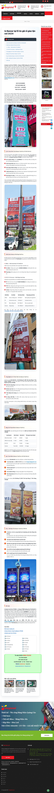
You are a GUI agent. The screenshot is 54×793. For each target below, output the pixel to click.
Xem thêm (8, 757)
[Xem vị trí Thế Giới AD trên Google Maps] (48, 790)
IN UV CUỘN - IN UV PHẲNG (46, 28)
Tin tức (31, 13)
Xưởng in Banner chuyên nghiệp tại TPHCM (13, 631)
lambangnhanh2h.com (14, 763)
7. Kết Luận (8, 60)
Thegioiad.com (12, 790)
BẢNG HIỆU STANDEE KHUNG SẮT (46, 52)
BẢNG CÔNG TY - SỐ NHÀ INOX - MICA (47, 55)
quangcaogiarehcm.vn (6, 764)
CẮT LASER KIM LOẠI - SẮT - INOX (46, 58)
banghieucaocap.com (5, 763)
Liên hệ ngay (46, 735)
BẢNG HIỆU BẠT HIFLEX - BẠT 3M (47, 49)
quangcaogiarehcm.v (19, 666)
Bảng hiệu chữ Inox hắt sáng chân (46, 78)
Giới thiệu (12, 13)
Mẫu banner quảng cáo (9, 628)
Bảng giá (37, 13)
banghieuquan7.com (22, 763)
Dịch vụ (25, 13)
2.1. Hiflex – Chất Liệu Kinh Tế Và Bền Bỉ (13, 47)
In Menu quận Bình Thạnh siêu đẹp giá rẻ (47, 117)
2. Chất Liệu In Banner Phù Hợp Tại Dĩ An (13, 45)
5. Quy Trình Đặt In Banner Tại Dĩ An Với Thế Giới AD (15, 56)
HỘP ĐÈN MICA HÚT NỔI (46, 44)
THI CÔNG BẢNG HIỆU (45, 30)
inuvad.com (17, 761)
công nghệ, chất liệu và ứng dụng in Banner (13, 310)
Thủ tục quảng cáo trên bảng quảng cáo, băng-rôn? (46, 108)
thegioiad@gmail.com (36, 761)
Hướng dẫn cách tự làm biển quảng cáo (46, 111)
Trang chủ (5, 13)
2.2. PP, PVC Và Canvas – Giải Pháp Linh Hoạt (14, 49)
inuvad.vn (12, 761)
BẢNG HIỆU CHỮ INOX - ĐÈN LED (47, 34)
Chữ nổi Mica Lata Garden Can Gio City (47, 100)
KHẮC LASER (44, 62)
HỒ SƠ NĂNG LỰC (34, 764)
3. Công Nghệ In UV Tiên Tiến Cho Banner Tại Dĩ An (15, 51)
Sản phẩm (19, 13)
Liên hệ (42, 13)
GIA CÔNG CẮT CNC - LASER (46, 60)
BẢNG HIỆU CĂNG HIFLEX (46, 46)
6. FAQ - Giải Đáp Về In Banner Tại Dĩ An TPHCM (14, 58)
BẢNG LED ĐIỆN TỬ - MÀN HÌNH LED (47, 39)
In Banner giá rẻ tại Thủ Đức (10, 633)
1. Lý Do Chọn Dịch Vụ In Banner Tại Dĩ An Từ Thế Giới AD (16, 42)
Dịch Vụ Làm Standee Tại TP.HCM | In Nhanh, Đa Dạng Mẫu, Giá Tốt (46, 114)
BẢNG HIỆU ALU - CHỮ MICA (46, 32)
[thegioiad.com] (7, 7)
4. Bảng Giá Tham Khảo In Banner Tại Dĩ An (13, 53)
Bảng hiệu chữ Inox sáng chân (46, 88)
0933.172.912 (6, 18)
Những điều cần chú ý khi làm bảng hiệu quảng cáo (46, 120)
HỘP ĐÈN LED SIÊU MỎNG (46, 42)
